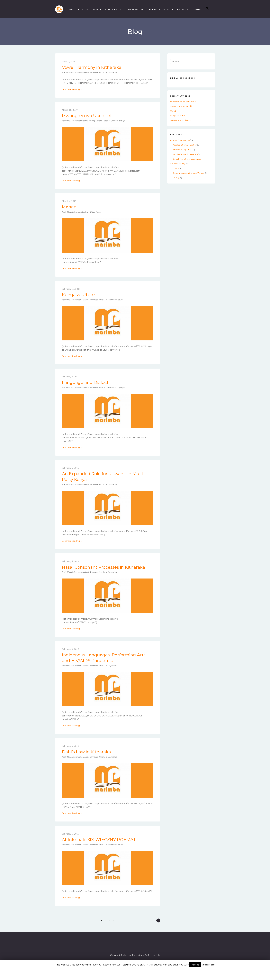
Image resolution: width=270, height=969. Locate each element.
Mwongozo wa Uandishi (86, 115)
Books (96, 9)
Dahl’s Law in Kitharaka (86, 751)
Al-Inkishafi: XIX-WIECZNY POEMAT (99, 839)
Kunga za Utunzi (79, 294)
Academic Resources (160, 9)
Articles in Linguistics (108, 72)
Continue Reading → (72, 89)
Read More (208, 964)
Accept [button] (195, 965)
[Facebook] (135, 947)
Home (71, 9)
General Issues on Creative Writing (110, 120)
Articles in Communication (185, 145)
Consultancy (112, 9)
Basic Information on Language (111, 387)
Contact (197, 9)
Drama (176, 168)
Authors (182, 9)
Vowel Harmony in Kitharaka (91, 67)
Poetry (98, 212)
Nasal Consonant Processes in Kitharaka (103, 567)
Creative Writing (134, 9)
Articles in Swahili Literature (110, 299)
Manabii (70, 207)
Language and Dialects (86, 382)
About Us (83, 9)
